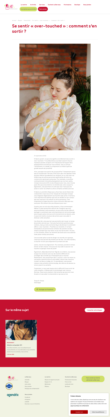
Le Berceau (28, 377)
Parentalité (27, 20)
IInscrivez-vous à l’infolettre (32, 404)
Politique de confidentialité (32, 388)
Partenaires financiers (71, 379)
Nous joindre (87, 5)
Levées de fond (69, 384)
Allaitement (10, 342)
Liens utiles (28, 384)
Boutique (77, 5)
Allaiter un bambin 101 (14, 345)
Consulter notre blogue (94, 310)
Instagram (27, 399)
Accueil (14, 20)
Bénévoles (47, 384)
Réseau (47, 386)
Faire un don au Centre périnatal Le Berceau (93, 379)
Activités (33, 5)
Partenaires (67, 5)
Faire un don (43, 9)
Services (42, 5)
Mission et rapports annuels (52, 379)
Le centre (24, 5)
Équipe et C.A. (48, 382)
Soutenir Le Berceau (54, 5)
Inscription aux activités (28, 9)
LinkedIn (27, 401)
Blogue (20, 20)
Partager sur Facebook (46, 289)
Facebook (27, 397)
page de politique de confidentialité (80, 405)
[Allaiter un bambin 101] (21, 330)
